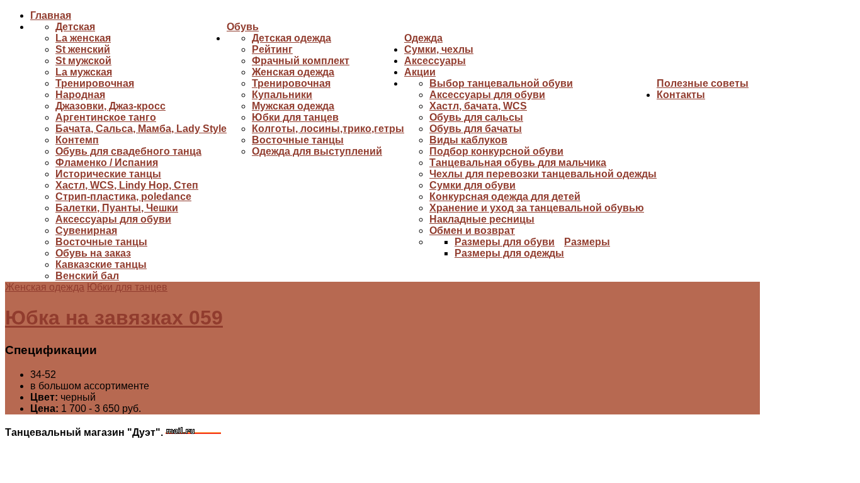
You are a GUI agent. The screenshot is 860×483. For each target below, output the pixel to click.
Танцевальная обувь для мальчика (517, 162)
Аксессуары (435, 60)
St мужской (83, 60)
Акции (420, 72)
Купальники (282, 94)
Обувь (243, 26)
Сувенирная (86, 230)
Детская (75, 26)
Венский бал (87, 275)
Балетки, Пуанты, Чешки (116, 208)
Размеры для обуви (505, 241)
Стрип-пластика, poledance (123, 196)
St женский (82, 49)
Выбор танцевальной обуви (501, 83)
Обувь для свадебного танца (128, 151)
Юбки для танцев (295, 117)
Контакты (681, 94)
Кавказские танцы (101, 264)
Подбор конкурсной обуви (496, 151)
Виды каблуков (468, 140)
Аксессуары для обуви (113, 219)
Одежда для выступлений (317, 151)
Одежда (423, 38)
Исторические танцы (108, 174)
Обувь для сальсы (476, 117)
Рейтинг (272, 49)
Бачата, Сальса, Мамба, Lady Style (141, 128)
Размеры (587, 241)
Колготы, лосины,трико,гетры (328, 128)
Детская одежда (291, 38)
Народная (80, 94)
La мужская (83, 72)
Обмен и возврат (472, 230)
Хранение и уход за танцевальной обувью (536, 208)
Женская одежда (293, 72)
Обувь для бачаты (475, 128)
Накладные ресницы (482, 219)
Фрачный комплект (300, 60)
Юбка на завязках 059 (114, 317)
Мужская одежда (293, 106)
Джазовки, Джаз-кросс (110, 106)
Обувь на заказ (93, 253)
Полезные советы (703, 83)
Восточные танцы (101, 241)
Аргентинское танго (105, 117)
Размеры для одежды (509, 253)
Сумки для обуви (472, 185)
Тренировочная (94, 83)
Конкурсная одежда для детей (504, 196)
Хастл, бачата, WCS (478, 106)
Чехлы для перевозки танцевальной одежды (543, 174)
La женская (83, 38)
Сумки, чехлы (438, 49)
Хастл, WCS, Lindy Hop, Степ (126, 185)
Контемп (77, 140)
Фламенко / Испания (106, 162)
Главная (50, 15)
